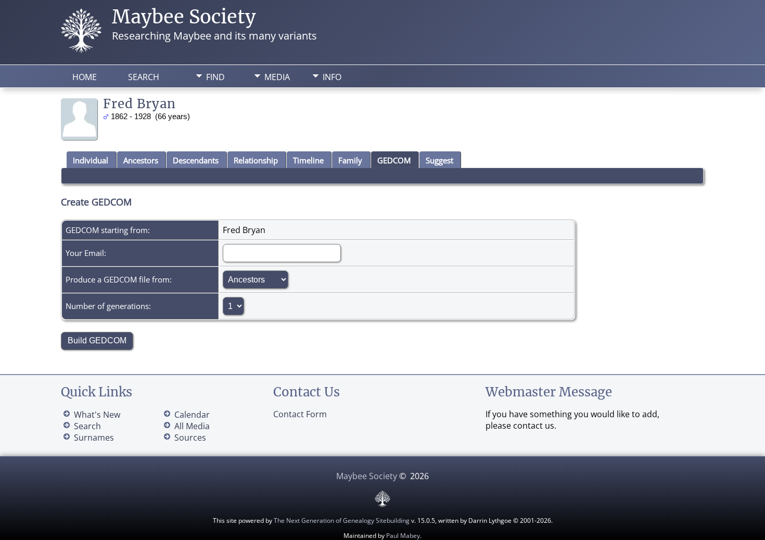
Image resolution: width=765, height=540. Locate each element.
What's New (97, 414)
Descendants (196, 160)
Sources (190, 437)
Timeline (308, 160)
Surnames (94, 437)
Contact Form (300, 414)
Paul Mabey (403, 535)
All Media (192, 426)
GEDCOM (394, 160)
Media (277, 77)
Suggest (439, 160)
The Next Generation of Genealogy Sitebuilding (342, 520)
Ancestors (140, 160)
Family (350, 160)
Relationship (256, 160)
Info (332, 77)
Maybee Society (184, 17)
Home (84, 77)
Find (215, 77)
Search (143, 77)
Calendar (192, 414)
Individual (90, 160)
